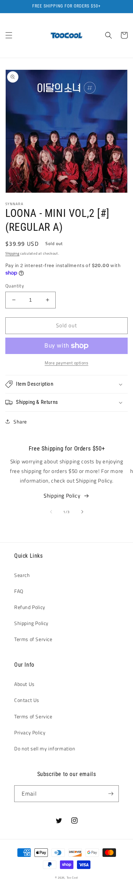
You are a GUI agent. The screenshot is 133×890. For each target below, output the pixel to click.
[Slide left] (51, 512)
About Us (24, 684)
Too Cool (72, 877)
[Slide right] (82, 512)
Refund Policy (29, 607)
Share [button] (20, 421)
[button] (9, 35)
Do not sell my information (45, 748)
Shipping (12, 253)
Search (22, 575)
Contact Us (26, 700)
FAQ (18, 591)
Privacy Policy (29, 732)
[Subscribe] (110, 793)
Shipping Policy (62, 495)
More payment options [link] (66, 363)
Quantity (14, 285)
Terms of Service (33, 639)
